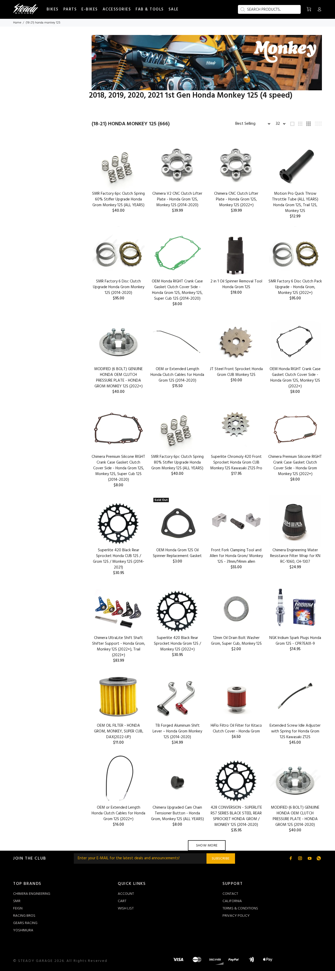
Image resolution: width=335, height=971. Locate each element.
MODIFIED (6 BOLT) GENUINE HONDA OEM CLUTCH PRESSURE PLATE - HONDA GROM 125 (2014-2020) (295, 816)
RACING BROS (24, 916)
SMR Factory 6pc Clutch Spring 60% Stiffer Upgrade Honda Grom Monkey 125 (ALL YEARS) (118, 199)
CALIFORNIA (232, 901)
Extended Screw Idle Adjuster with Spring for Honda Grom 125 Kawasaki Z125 (295, 731)
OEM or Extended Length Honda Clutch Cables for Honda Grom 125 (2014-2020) (177, 375)
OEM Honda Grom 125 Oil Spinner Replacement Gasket (177, 553)
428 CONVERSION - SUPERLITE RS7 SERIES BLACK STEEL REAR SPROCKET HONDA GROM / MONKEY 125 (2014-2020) (236, 816)
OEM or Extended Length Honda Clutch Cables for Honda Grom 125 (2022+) (118, 813)
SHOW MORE (207, 846)
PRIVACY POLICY (236, 916)
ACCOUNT (126, 894)
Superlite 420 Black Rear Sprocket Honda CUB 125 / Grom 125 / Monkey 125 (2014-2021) (118, 559)
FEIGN (18, 908)
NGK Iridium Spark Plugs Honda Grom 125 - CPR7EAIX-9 (295, 641)
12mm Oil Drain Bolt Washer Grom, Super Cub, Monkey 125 (236, 641)
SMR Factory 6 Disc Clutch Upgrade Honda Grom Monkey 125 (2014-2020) (118, 287)
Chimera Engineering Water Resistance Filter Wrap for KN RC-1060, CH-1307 (295, 556)
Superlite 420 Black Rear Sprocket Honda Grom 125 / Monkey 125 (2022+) (177, 644)
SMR (16, 901)
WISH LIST (126, 908)
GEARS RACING (25, 923)
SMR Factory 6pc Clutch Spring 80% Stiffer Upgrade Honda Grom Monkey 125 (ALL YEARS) (177, 462)
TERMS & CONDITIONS (240, 908)
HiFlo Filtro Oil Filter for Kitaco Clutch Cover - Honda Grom (236, 729)
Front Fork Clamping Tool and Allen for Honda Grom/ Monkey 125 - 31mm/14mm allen (236, 556)
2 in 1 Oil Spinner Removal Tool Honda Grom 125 (236, 284)
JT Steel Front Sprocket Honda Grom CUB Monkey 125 (236, 372)
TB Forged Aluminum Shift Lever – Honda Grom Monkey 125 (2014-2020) (177, 731)
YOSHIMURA (23, 930)
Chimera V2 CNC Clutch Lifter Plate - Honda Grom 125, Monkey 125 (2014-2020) (177, 199)
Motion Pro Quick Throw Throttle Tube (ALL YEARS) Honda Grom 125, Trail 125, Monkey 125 (295, 202)
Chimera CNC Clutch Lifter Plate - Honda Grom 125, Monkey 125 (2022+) (236, 199)
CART (122, 901)
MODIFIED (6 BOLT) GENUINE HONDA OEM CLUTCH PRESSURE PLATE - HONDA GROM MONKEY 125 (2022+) (118, 377)
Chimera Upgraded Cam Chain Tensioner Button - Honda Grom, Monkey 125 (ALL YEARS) (177, 813)
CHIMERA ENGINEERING (31, 894)
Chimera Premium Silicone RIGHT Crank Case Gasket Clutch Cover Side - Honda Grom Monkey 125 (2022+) (295, 465)
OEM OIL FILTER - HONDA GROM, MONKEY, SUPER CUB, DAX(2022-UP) (118, 731)
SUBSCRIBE (221, 859)
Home (17, 22)
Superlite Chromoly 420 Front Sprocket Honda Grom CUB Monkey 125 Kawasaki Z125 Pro (236, 462)
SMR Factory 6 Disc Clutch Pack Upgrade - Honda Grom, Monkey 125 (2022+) (295, 287)
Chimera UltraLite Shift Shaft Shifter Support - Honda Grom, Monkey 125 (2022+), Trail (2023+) (118, 646)
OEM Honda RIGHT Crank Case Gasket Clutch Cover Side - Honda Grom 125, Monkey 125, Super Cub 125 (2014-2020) (177, 290)
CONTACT (230, 894)
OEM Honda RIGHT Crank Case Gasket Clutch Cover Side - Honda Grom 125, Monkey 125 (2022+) (295, 377)
